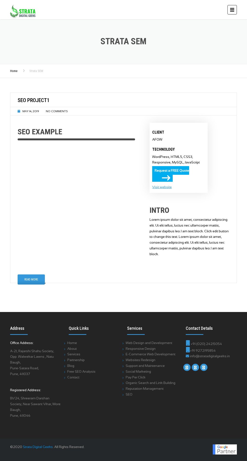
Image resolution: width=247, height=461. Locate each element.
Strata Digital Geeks (38, 447)
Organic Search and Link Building (150, 383)
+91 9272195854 (203, 350)
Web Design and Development (149, 343)
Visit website (162, 187)
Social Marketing (138, 371)
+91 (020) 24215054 (206, 344)
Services (73, 354)
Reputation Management (145, 388)
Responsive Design (141, 349)
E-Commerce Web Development (150, 354)
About (72, 349)
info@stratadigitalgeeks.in (209, 356)
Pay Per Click (135, 377)
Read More (31, 279)
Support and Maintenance (145, 366)
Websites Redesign (140, 360)
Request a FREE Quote (172, 170)
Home (13, 71)
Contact (73, 377)
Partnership (76, 360)
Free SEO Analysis (81, 371)
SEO (129, 394)
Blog (70, 366)
